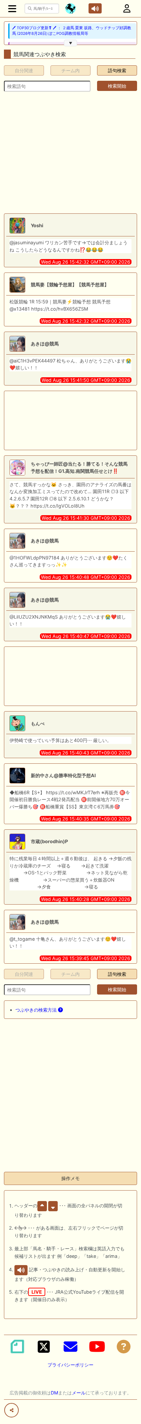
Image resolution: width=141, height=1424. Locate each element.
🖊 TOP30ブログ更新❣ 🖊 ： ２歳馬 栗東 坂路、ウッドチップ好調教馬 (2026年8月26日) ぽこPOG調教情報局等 (71, 31)
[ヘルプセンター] (124, 1346)
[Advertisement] (70, 152)
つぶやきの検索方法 (36, 1010)
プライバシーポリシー (70, 1365)
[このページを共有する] (11, 1410)
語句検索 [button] (117, 70)
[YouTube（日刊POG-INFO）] (97, 1346)
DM (54, 1392)
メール (79, 1392)
